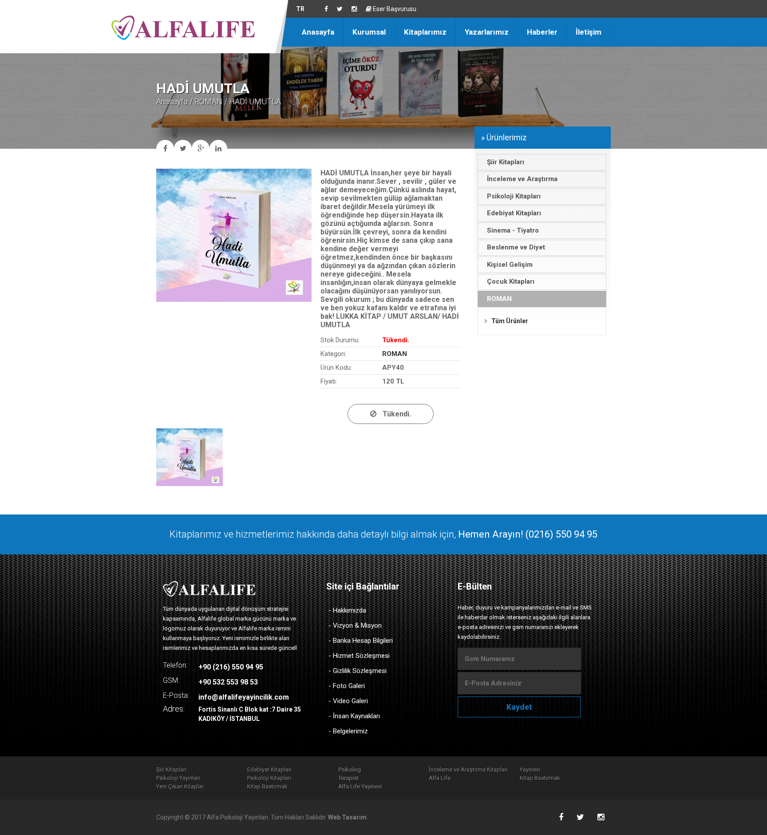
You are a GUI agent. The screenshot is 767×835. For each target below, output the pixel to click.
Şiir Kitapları (171, 769)
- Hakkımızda (347, 610)
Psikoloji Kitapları (269, 778)
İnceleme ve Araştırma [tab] (522, 179)
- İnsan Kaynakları (354, 716)
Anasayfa (318, 32)
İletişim (588, 32)
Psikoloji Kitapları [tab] (514, 196)
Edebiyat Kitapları (269, 769)
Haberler (542, 32)
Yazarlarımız (487, 32)
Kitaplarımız (425, 32)
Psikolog (349, 769)
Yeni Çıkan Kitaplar (180, 786)
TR (300, 8)
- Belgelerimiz (348, 731)
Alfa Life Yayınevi (360, 786)
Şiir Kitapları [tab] (505, 162)
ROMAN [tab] (499, 299)
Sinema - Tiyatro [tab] (513, 230)
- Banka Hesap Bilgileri (360, 641)
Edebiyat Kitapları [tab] (514, 213)
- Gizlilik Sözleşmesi (357, 671)
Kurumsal (369, 32)
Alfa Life (440, 778)
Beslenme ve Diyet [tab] (516, 247)
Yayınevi (530, 769)
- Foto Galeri (346, 686)
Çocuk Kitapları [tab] (510, 281)
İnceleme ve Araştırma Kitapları (468, 769)
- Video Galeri (348, 701)
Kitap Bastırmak (540, 778)
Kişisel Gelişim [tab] (510, 265)
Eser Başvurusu (394, 8)
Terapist (348, 778)
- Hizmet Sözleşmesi (359, 656)
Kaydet (519, 707)
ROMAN (208, 101)
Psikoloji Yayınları (178, 778)
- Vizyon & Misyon (355, 625)
